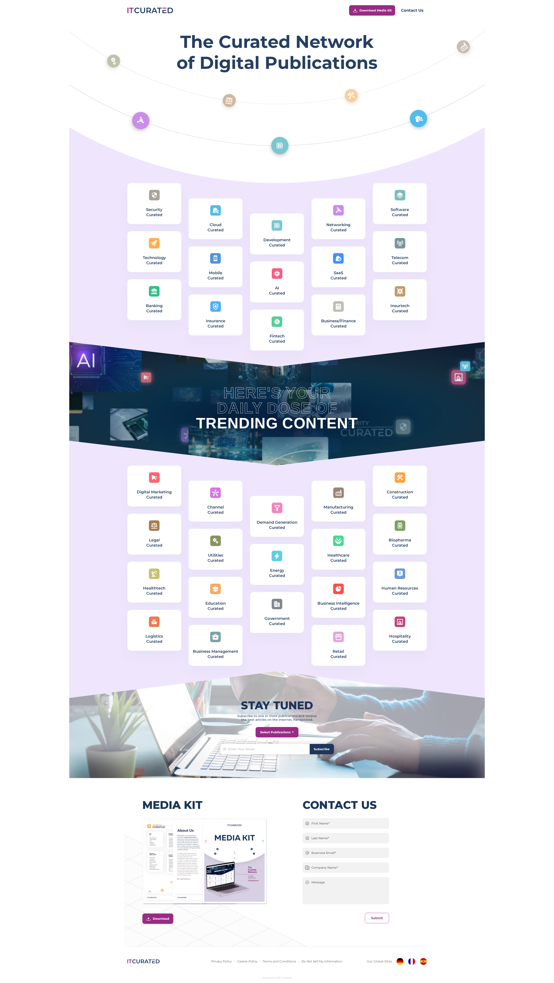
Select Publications (275, 732)
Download (161, 919)
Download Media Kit (375, 10)
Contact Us (412, 10)
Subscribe (322, 749)
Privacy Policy (221, 961)
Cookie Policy (247, 961)
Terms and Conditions (279, 961)
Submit (377, 918)
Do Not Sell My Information (321, 961)
